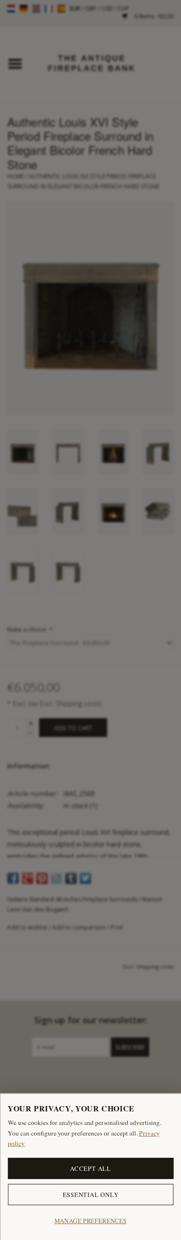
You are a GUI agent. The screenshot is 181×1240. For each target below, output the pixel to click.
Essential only (91, 1194)
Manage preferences (91, 1221)
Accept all (90, 1168)
